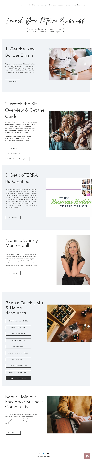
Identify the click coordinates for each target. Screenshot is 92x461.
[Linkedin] (43, 453)
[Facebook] (39, 453)
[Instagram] (48, 453)
